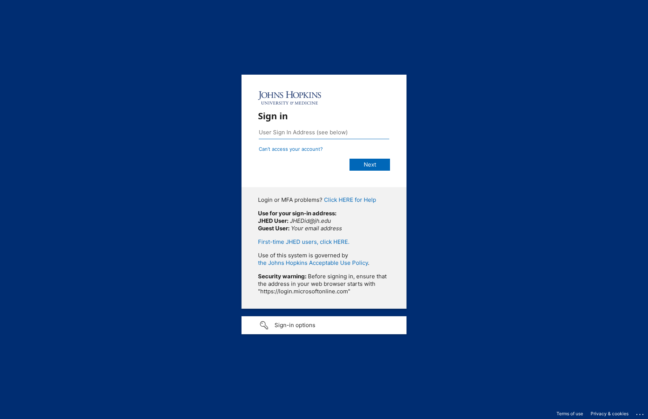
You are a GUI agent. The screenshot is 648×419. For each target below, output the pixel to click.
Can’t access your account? (291, 149)
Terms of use (569, 413)
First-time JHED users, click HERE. (304, 241)
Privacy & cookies (609, 413)
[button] (324, 325)
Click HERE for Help (350, 199)
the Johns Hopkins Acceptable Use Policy (313, 262)
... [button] (640, 412)
